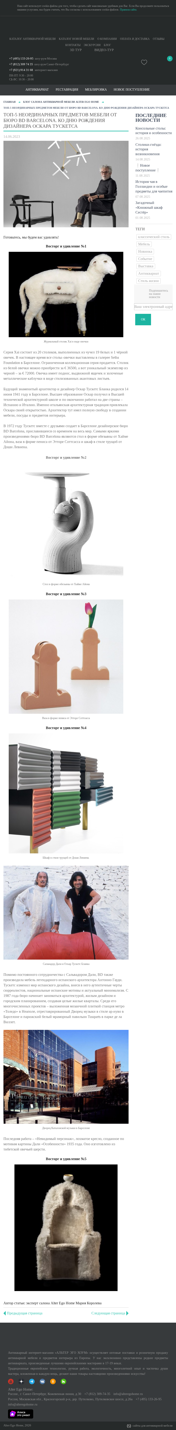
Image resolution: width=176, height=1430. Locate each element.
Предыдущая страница (24, 1313)
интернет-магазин (46, 69)
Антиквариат (148, 273)
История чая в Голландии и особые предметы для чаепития (153, 186)
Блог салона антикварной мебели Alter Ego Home (61, 101)
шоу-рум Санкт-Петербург (51, 64)
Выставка (145, 266)
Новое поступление (132, 89)
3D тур (76, 50)
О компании (107, 39)
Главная (9, 101)
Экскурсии (92, 45)
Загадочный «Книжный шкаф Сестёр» (148, 207)
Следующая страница (108, 1313)
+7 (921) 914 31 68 (21, 69)
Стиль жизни (148, 281)
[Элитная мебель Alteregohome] (88, 26)
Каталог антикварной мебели (32, 39)
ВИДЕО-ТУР (104, 50)
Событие (145, 259)
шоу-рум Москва (46, 58)
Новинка (145, 251)
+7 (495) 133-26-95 (21, 58)
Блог (107, 45)
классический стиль (153, 237)
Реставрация (67, 89)
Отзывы (158, 39)
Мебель (144, 244)
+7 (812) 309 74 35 (21, 64)
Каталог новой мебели (76, 39)
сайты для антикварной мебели (152, 1425)
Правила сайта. (128, 9)
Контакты (72, 45)
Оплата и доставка (135, 39)
